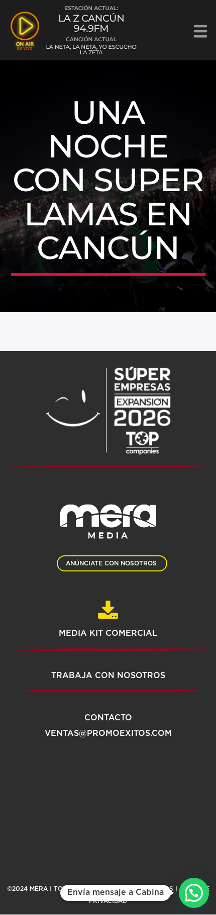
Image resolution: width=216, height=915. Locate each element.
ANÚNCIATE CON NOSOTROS (111, 563)
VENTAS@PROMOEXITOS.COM (108, 733)
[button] (194, 893)
